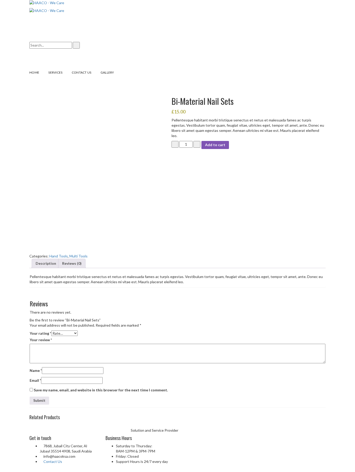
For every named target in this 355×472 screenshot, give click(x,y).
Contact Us (52, 461)
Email (35, 380)
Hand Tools (58, 256)
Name (36, 370)
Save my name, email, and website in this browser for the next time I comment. (101, 390)
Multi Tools (78, 256)
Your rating (40, 333)
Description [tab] (46, 263)
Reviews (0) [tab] (72, 263)
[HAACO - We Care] (46, 2)
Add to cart (215, 145)
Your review (41, 340)
